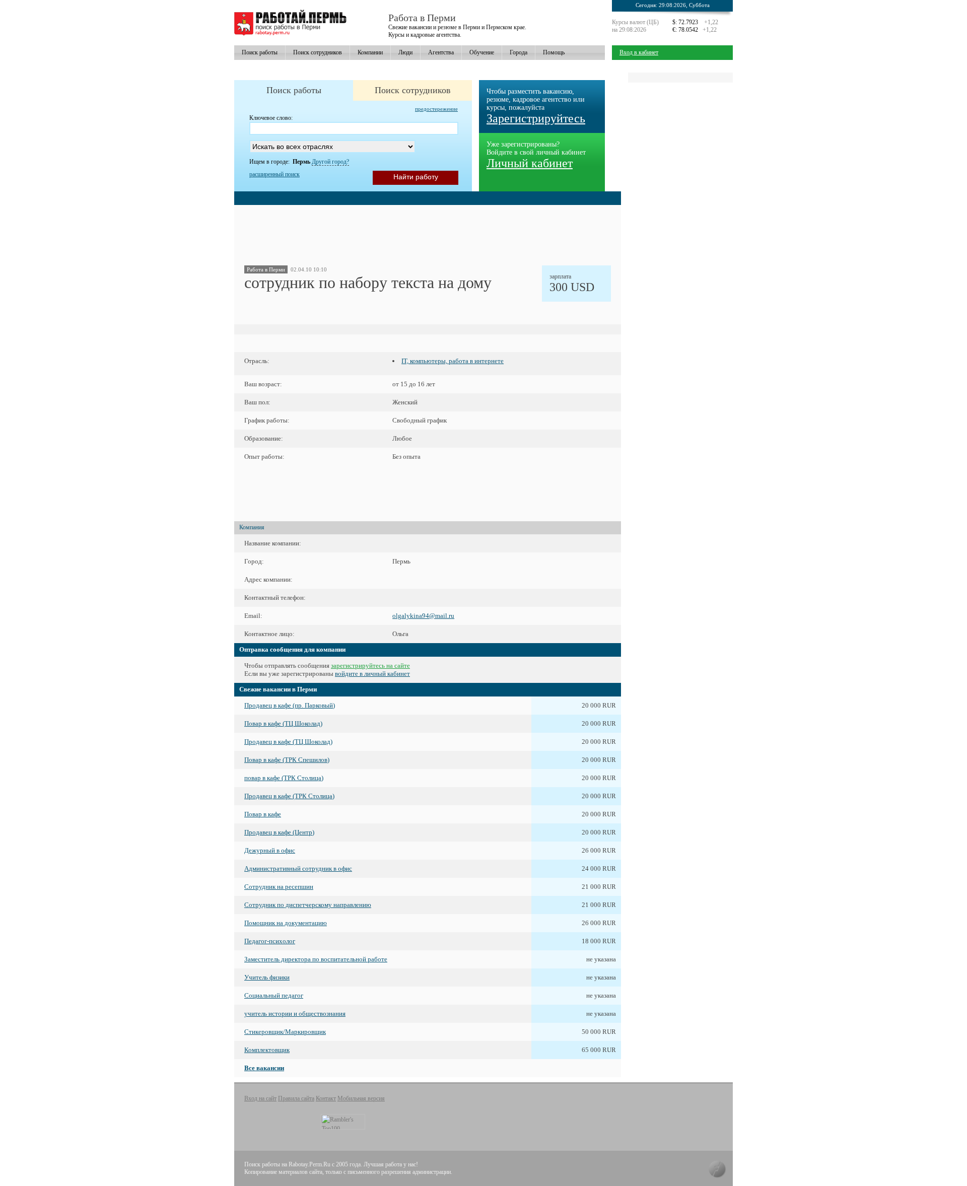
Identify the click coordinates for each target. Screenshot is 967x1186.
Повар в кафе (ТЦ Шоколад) (283, 723)
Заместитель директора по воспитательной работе (315, 959)
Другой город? (330, 161)
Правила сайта (296, 1098)
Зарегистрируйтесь (536, 118)
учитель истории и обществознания (295, 1013)
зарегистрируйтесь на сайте (370, 665)
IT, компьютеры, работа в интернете (452, 361)
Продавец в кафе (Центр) (279, 832)
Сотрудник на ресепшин (278, 886)
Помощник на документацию (285, 923)
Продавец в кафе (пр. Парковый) (289, 705)
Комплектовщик (267, 1050)
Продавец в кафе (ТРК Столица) (289, 796)
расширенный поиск (274, 174)
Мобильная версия (361, 1098)
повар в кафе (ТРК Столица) (283, 778)
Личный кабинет (530, 163)
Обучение (481, 52)
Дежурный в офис (269, 850)
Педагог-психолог (269, 941)
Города (518, 52)
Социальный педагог (273, 995)
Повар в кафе (262, 814)
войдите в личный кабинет (372, 673)
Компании (370, 52)
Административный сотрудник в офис (298, 868)
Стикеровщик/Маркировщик (285, 1031)
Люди (405, 52)
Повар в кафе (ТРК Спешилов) (286, 759)
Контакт (326, 1098)
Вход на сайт (260, 1098)
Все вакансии (264, 1068)
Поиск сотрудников (317, 52)
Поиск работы (260, 52)
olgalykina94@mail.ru (423, 615)
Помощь (554, 52)
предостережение (436, 109)
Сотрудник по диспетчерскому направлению (307, 905)
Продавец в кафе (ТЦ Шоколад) (288, 741)
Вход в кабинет (638, 52)
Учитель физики (267, 977)
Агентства (441, 52)
